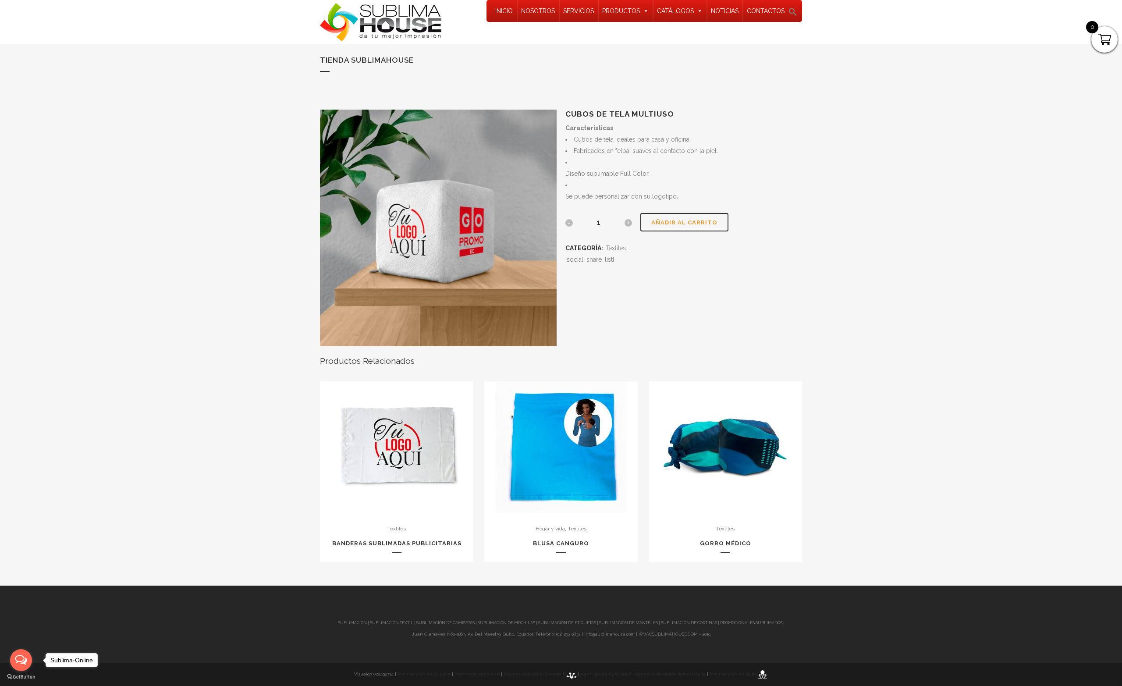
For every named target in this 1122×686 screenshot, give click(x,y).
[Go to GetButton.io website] (21, 677)
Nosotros (538, 10)
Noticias (725, 10)
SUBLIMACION (352, 623)
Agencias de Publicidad (606, 674)
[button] (792, 14)
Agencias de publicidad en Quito (670, 674)
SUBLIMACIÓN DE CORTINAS (689, 623)
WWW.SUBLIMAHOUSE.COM (668, 634)
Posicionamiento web (477, 674)
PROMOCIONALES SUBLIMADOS (751, 623)
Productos (621, 10)
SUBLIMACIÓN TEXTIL (391, 623)
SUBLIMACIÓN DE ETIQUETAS (567, 623)
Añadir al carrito (684, 222)
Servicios (578, 10)
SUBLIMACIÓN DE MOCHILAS (506, 623)
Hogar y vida (550, 529)
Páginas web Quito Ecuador (533, 674)
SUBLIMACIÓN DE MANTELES (628, 623)
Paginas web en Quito (733, 674)
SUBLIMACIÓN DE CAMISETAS (445, 623)
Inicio (504, 10)
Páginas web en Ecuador (424, 674)
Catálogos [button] (675, 10)
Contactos (766, 10)
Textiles (616, 248)
